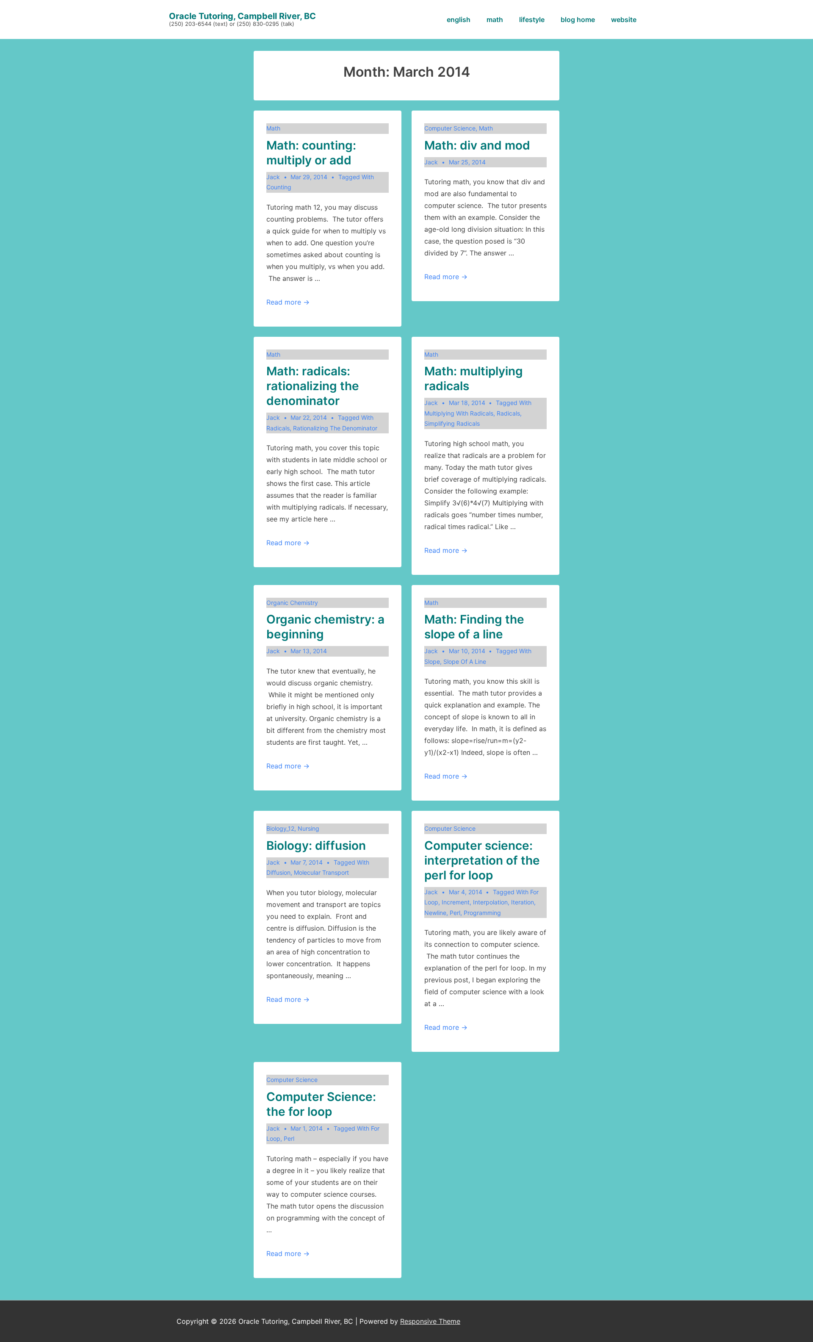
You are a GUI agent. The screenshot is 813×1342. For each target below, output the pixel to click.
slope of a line (464, 661)
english (458, 19)
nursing (308, 828)
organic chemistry (292, 602)
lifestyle (532, 19)
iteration (522, 902)
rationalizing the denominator (335, 428)
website (623, 19)
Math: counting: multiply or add (311, 152)
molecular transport (321, 872)
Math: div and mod (477, 145)
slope (432, 661)
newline (435, 912)
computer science (450, 128)
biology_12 (280, 828)
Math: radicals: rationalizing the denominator (312, 386)
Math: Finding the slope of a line (474, 626)
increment (456, 902)
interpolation (490, 902)
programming (482, 912)
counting (278, 187)
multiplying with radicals (458, 413)
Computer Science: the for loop (321, 1104)
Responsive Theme (430, 1321)
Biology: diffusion (316, 845)
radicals (278, 428)
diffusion (278, 872)
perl (455, 912)
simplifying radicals (452, 423)
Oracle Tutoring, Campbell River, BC (242, 16)
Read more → (288, 302)
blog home (578, 19)
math (495, 19)
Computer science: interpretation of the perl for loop (482, 860)
